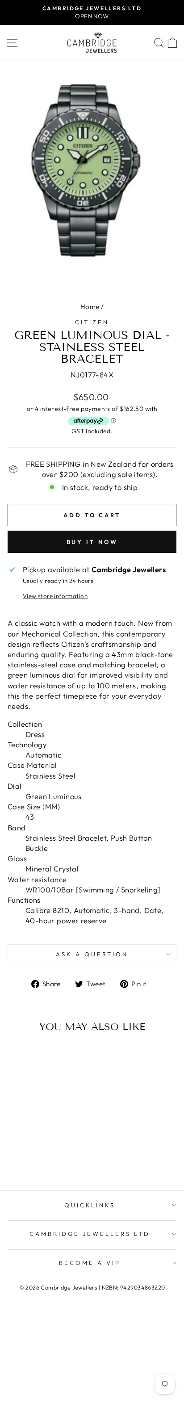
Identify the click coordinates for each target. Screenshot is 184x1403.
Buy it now (92, 541)
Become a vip (90, 1262)
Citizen (92, 322)
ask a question (92, 954)
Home (90, 306)
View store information (55, 595)
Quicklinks (90, 1205)
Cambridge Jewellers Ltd (89, 1233)
